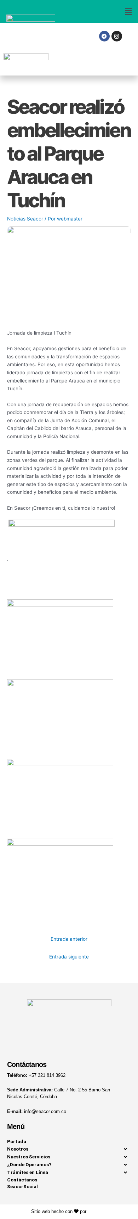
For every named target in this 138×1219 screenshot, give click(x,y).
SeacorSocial (22, 1186)
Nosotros (17, 1149)
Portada (16, 1141)
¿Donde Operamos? (29, 1164)
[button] (103, 11)
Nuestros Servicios (28, 1156)
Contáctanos (22, 1179)
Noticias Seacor (25, 219)
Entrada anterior (69, 939)
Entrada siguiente (69, 957)
